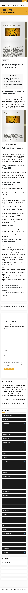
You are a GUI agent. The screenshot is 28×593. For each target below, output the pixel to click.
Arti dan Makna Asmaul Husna (9, 79)
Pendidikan (5, 60)
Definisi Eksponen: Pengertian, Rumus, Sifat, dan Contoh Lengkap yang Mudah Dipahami (13, 400)
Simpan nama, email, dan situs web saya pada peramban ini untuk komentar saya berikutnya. (13, 364)
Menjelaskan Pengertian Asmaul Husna (11, 78)
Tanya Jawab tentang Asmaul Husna (11, 87)
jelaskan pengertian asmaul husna (10, 285)
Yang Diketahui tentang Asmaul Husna (11, 81)
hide (14, 75)
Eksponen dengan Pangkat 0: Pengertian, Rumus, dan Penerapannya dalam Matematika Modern (13, 386)
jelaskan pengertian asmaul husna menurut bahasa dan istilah (13, 289)
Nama (5, 345)
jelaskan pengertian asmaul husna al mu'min (12, 287)
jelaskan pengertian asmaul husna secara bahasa (13, 292)
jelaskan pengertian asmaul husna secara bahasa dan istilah (13, 294)
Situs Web (6, 355)
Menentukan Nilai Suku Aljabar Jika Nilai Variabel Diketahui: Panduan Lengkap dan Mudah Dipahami (14, 404)
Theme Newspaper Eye (17, 589)
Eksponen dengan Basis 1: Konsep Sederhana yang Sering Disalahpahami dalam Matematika (14, 390)
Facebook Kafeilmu (6, 562)
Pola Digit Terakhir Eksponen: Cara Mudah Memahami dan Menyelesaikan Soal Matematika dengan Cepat (13, 395)
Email (5, 350)
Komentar (6, 328)
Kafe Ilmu (7, 9)
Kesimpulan (6, 86)
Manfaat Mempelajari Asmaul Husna (11, 83)
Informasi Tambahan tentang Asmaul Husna (12, 84)
